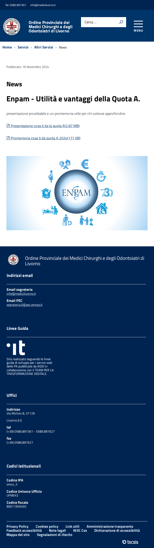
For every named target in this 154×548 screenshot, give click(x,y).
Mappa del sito (18, 534)
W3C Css (80, 530)
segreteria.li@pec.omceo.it (25, 304)
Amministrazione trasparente (110, 526)
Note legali (57, 530)
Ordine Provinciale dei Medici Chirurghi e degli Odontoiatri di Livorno (51, 26)
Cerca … (90, 22)
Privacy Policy (17, 526)
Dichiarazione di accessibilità (117, 530)
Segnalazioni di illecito (54, 534)
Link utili (72, 526)
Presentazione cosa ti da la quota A (45, 126)
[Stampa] (121, 22)
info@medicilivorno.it (21, 293)
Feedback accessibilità (24, 530)
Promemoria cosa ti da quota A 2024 (45, 138)
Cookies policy (47, 526)
